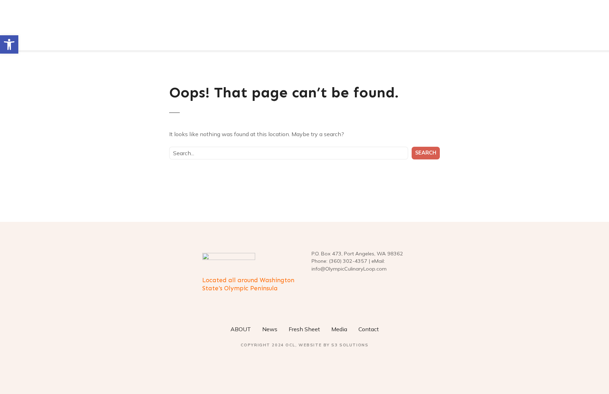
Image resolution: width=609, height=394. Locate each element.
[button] (9, 44)
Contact (368, 329)
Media (339, 329)
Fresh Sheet (304, 329)
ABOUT (240, 329)
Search (425, 153)
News (269, 329)
